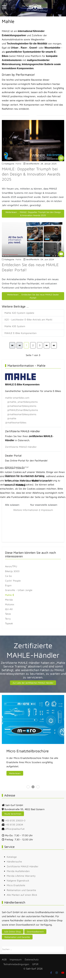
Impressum (47, 510)
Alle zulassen (12, 504)
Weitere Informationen (25, 510)
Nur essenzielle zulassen (43, 504)
